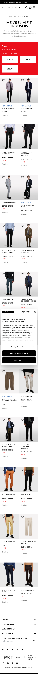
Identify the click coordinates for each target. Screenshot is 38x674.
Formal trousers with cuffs (8, 153)
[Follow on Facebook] (3, 663)
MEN (28, 60)
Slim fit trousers (8, 108)
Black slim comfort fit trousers (25, 446)
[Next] (28, 2)
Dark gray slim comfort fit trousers (26, 153)
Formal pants (26, 495)
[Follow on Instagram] (8, 663)
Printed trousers (8, 299)
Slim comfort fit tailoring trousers (9, 400)
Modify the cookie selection (21, 347)
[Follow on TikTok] (22, 663)
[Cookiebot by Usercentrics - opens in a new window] (22, 312)
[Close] (34, 2)
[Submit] (33, 640)
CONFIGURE (18, 360)
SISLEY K (10, 69)
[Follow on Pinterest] (12, 663)
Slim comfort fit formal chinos (8, 251)
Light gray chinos (9, 202)
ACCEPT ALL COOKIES (19, 353)
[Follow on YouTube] (17, 663)
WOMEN (10, 60)
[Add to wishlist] (3, 80)
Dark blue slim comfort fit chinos (28, 300)
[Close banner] (35, 312)
